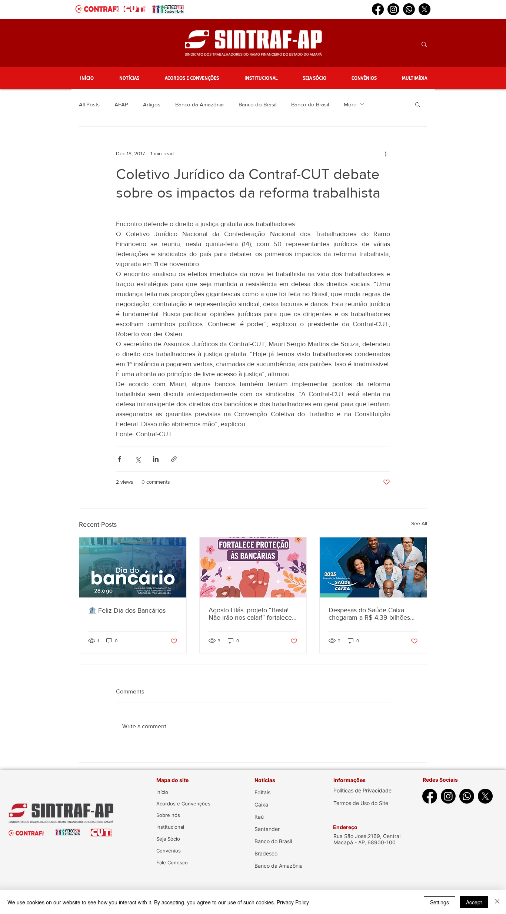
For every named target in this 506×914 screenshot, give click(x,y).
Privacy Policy (293, 902)
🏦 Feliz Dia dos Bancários (127, 610)
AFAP (121, 104)
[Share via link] (173, 459)
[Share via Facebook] (119, 459)
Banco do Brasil (257, 104)
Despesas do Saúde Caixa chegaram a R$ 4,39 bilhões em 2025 (369, 613)
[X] (424, 9)
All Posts (89, 104)
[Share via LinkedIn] (155, 459)
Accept (474, 902)
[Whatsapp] (409, 9)
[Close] (497, 902)
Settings (439, 902)
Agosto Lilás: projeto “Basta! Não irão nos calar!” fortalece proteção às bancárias (250, 613)
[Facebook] (378, 9)
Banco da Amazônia (199, 104)
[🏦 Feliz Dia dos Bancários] (132, 567)
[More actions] (385, 153)
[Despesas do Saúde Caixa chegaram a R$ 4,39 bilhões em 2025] (373, 567)
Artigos (151, 104)
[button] (129, 78)
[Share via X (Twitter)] (137, 459)
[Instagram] (393, 9)
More (350, 104)
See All (419, 523)
